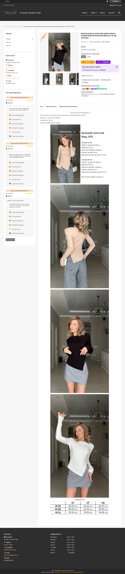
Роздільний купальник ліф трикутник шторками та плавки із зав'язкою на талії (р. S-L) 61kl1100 (19, 205)
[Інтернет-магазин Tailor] (11, 13)
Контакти (112, 13)
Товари (93, 13)
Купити (88, 62)
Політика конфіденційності (77, 572)
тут (90, 112)
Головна (84, 13)
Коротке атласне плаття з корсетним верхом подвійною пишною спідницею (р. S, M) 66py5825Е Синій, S (20, 156)
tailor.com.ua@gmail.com (13, 78)
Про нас (102, 13)
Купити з (100, 62)
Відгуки (8, 45)
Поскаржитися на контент (62, 572)
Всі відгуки (10, 239)
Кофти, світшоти (17, 26)
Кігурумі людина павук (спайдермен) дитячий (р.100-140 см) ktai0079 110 (19, 109)
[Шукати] (118, 12)
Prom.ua (71, 570)
